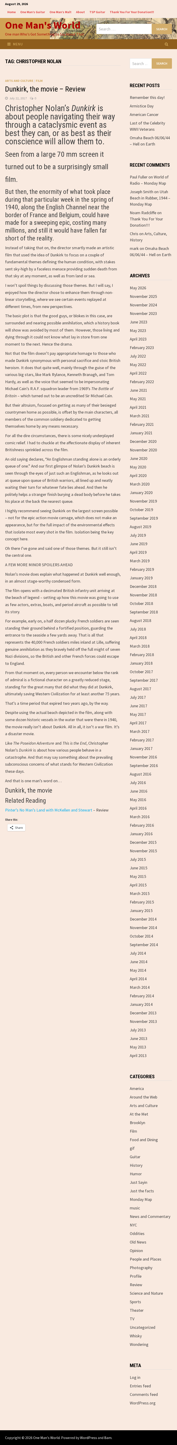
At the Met (139, 1114)
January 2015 (141, 910)
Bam (108, 1437)
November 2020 (143, 450)
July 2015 (138, 859)
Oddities (137, 1233)
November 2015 (143, 850)
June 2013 (138, 1038)
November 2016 (143, 757)
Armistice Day (141, 106)
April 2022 (138, 373)
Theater (137, 1310)
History (136, 1165)
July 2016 (138, 782)
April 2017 (138, 722)
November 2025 (143, 296)
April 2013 (138, 1055)
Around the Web (143, 1097)
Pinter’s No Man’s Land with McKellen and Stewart (48, 810)
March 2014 (140, 987)
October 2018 (141, 603)
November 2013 (143, 1021)
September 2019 (144, 518)
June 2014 (138, 961)
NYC (133, 1225)
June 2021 (138, 390)
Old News (138, 1242)
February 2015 (142, 902)
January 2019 (141, 577)
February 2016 (142, 825)
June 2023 (138, 322)
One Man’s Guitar (32, 12)
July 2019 (138, 535)
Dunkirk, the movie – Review (45, 89)
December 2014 (143, 919)
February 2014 (142, 995)
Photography (141, 1267)
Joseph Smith (141, 191)
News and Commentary (150, 1216)
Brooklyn (137, 1122)
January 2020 (141, 492)
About (80, 12)
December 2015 (143, 842)
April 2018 (138, 637)
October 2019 (141, 509)
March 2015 (140, 893)
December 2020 (143, 441)
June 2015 (138, 868)
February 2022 (142, 381)
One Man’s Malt (60, 12)
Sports (135, 1301)
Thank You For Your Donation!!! (132, 12)
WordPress (88, 1437)
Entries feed (140, 1386)
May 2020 (138, 467)
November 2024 (143, 305)
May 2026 (138, 287)
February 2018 (142, 654)
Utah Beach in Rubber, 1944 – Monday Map (150, 198)
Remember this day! (147, 97)
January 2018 (141, 663)
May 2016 (138, 799)
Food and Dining (144, 1139)
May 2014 (138, 970)
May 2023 (138, 330)
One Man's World (42, 25)
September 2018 (144, 612)
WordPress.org (143, 1403)
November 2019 (143, 501)
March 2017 (140, 731)
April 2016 (138, 808)
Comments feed (144, 1394)
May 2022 (138, 364)
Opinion (136, 1250)
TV (132, 1318)
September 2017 (144, 680)
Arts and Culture (19, 81)
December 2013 (143, 1013)
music (135, 1208)
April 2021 (138, 407)
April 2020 (138, 475)
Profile (136, 1276)
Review (136, 1284)
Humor (136, 1173)
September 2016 (144, 765)
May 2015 (138, 876)
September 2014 (144, 944)
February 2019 (142, 569)
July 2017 (138, 697)
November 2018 (143, 595)
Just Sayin (138, 1182)
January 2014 (141, 1004)
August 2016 (140, 774)
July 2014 (138, 953)
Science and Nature (146, 1293)
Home (11, 12)
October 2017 (141, 671)
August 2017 (140, 688)
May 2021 (138, 398)
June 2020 (138, 458)
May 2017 (138, 714)
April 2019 (138, 552)
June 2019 (138, 543)
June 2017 (138, 705)
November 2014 (143, 927)
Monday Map (141, 1199)
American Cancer (144, 114)
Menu (18, 44)
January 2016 (141, 833)
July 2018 (138, 629)
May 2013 (138, 1047)
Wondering (139, 1344)
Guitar (135, 1156)
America (137, 1088)
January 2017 (141, 748)
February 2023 (142, 347)
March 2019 (140, 560)
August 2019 (140, 526)
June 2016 (138, 791)
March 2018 (140, 646)
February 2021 (142, 424)
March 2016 (140, 816)
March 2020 (140, 484)
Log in (135, 1377)
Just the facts (142, 1190)
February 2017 (142, 740)
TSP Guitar (97, 12)
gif (132, 1148)
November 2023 (143, 313)
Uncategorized (142, 1327)
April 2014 (138, 978)
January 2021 (141, 432)
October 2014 (141, 936)
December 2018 (143, 586)
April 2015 (138, 885)
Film (39, 81)
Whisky (136, 1335)
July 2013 (138, 1030)
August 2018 (140, 620)
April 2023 (138, 339)
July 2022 (138, 356)
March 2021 (140, 415)
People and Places (145, 1259)
